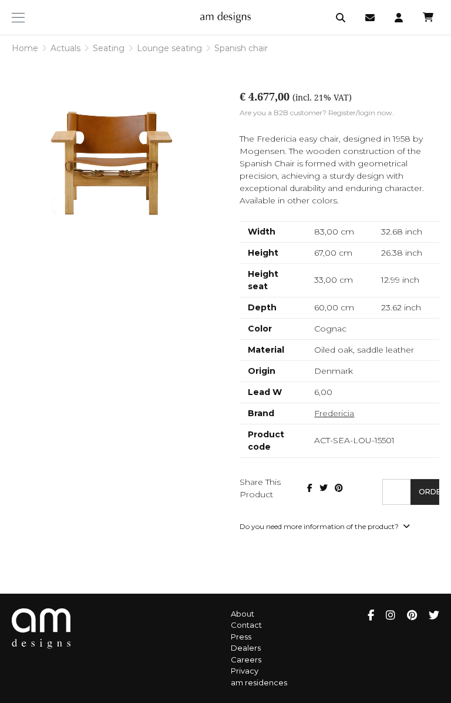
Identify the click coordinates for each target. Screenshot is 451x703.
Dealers (246, 647)
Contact (246, 625)
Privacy (244, 670)
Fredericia (334, 413)
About (242, 613)
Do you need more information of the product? (320, 526)
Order (429, 491)
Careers (246, 659)
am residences (259, 682)
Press (241, 636)
